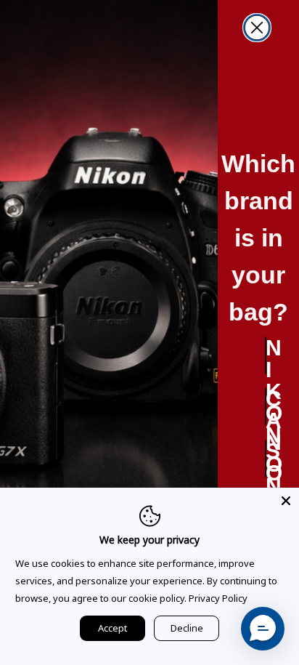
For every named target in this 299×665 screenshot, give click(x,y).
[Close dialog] (257, 28)
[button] (262, 628)
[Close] (286, 500)
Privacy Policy (218, 598)
